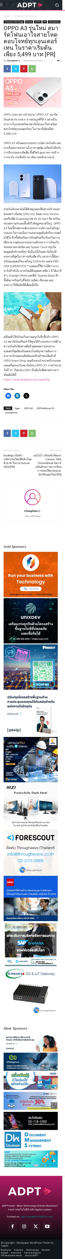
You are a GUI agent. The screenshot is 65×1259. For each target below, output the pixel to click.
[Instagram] (24, 1226)
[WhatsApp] (32, 68)
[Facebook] (7, 68)
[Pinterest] (23, 68)
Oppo (17, 408)
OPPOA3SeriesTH (45, 408)
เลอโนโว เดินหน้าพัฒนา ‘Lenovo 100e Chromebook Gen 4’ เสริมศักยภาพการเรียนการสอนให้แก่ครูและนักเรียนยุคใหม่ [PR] (47, 465)
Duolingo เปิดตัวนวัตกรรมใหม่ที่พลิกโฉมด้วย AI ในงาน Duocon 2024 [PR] (18, 461)
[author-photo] (32, 505)
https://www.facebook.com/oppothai (27, 379)
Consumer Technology (24, 16)
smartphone (11, 412)
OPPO (37, 22)
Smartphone (54, 22)
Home (7, 16)
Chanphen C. (13, 60)
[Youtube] (47, 1226)
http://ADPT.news (32, 516)
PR (45, 22)
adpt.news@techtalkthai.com (36, 1216)
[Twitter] (15, 68)
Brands (29, 22)
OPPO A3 (28, 408)
